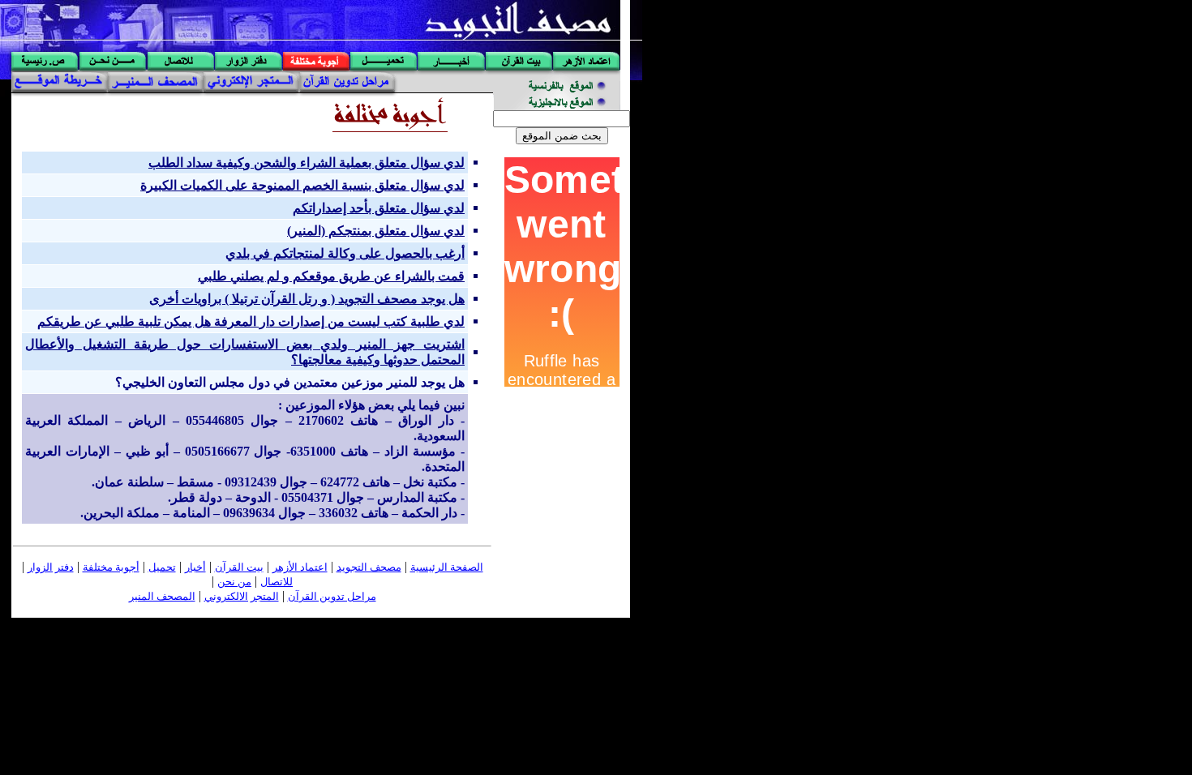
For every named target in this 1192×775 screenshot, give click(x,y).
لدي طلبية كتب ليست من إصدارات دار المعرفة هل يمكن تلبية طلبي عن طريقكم (251, 321)
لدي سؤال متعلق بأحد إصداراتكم (379, 208)
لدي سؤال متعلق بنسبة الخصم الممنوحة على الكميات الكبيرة (302, 185)
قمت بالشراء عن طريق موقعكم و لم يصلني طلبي (331, 276)
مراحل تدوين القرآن (332, 596)
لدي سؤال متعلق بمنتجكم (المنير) (376, 231)
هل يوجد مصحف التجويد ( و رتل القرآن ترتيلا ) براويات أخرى (307, 299)
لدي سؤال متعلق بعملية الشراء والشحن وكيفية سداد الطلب (306, 162)
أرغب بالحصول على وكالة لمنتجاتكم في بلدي (345, 253)
